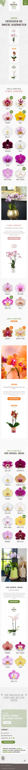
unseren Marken (8, 752)
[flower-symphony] (14, 36)
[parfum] (14, 54)
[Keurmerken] (3, 758)
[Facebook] (13, 738)
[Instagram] (11, 738)
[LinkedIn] (9, 738)
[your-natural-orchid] (14, 72)
